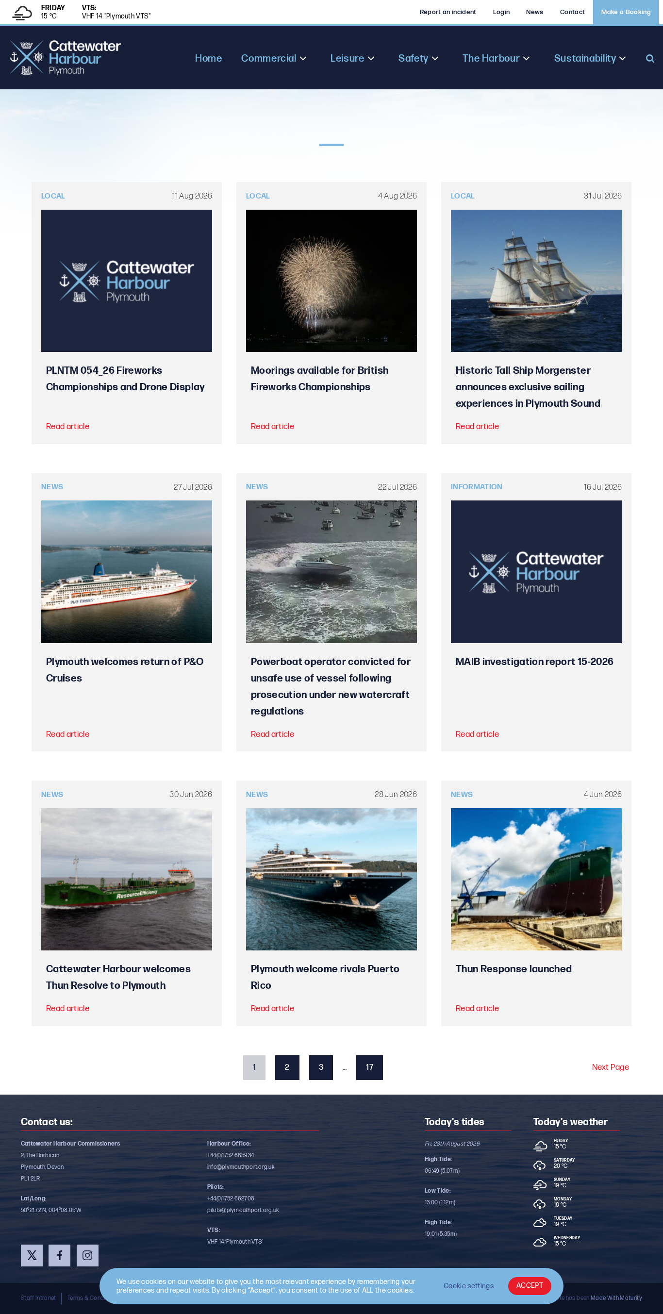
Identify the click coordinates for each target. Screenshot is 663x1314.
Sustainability (585, 59)
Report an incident (448, 12)
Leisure (347, 59)
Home (208, 59)
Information (477, 487)
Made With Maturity (616, 1298)
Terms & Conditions (92, 1298)
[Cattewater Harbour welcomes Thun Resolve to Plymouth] (126, 879)
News (534, 12)
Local (53, 196)
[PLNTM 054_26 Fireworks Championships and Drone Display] (126, 281)
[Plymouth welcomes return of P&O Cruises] (126, 571)
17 (369, 1067)
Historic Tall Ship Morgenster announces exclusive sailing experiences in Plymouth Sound (528, 387)
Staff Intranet (38, 1298)
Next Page (610, 1067)
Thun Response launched (514, 969)
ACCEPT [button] (529, 1285)
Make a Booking (626, 12)
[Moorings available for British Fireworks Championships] (331, 281)
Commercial (268, 59)
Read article (67, 427)
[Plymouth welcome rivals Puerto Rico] (331, 879)
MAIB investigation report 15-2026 (534, 662)
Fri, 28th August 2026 (452, 1144)
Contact (572, 12)
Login (501, 12)
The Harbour (491, 59)
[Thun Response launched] (536, 879)
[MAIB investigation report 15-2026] (536, 571)
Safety (413, 59)
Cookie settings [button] (469, 1286)
